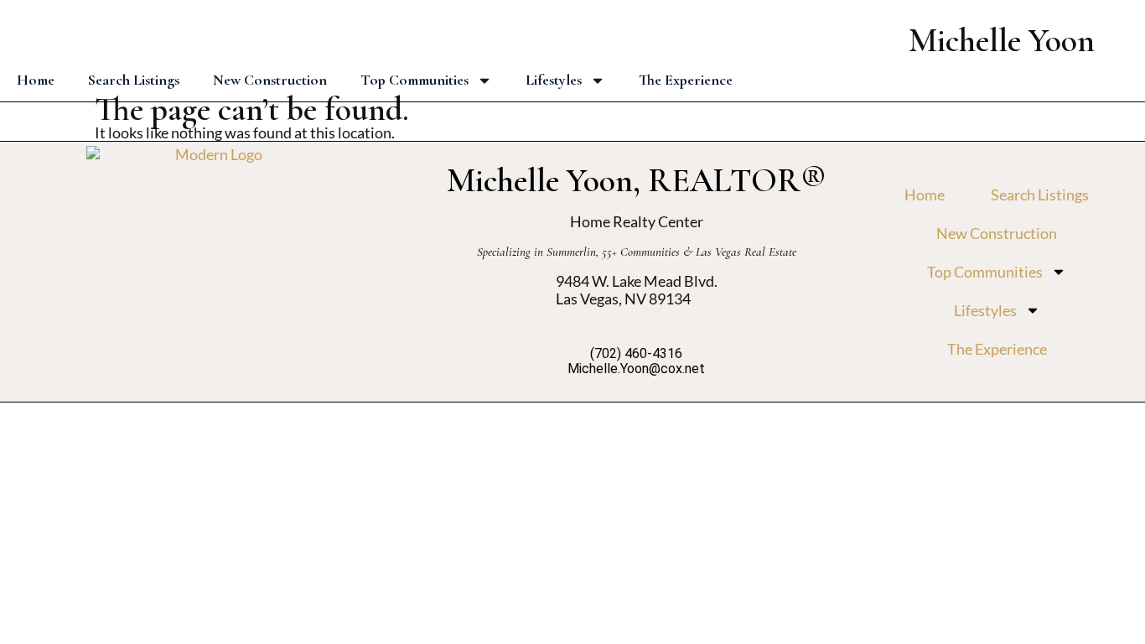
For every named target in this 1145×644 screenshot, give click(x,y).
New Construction (270, 79)
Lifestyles (554, 79)
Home (35, 79)
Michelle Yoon (1002, 40)
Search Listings (133, 79)
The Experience (686, 79)
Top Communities (414, 79)
